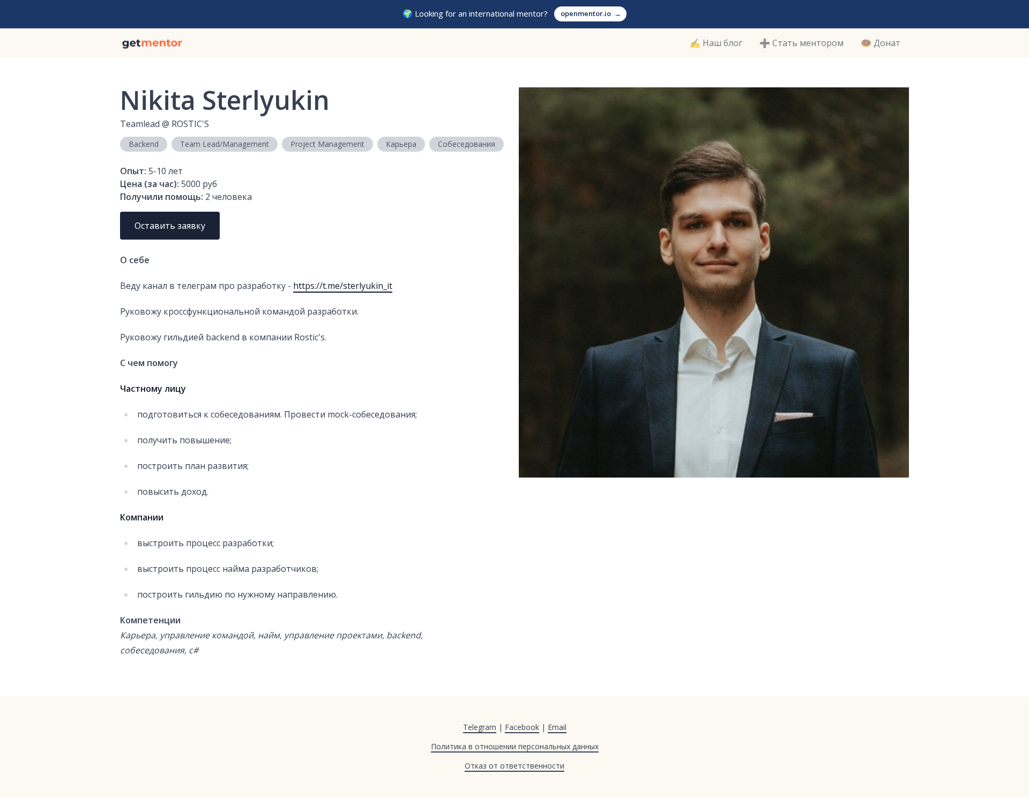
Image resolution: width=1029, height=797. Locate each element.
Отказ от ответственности (514, 766)
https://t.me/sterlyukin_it (342, 286)
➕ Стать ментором (801, 43)
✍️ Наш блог (716, 43)
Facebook (522, 727)
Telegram (479, 727)
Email (557, 727)
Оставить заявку (170, 226)
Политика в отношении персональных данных (515, 746)
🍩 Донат (880, 43)
